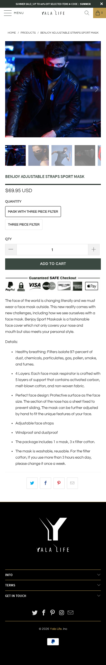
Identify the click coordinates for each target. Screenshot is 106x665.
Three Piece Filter (24, 224)
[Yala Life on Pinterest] (53, 613)
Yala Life (56, 629)
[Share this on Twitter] (32, 483)
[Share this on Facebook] (45, 483)
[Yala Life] (53, 13)
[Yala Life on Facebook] (44, 613)
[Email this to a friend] (72, 483)
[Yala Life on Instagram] (62, 613)
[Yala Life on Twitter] (35, 613)
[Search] (87, 13)
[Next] (96, 89)
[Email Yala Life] (71, 613)
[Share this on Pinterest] (59, 483)
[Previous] (10, 89)
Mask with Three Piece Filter (33, 211)
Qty (8, 239)
